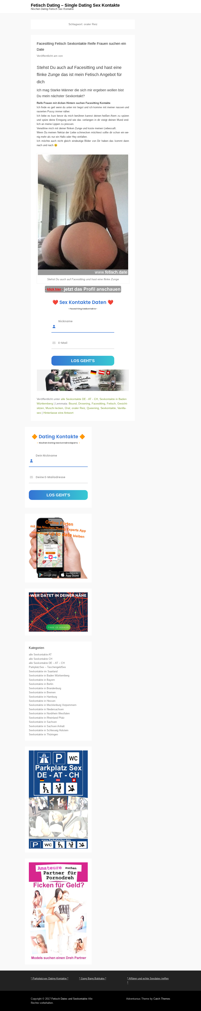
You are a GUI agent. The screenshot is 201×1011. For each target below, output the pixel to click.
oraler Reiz (78, 408)
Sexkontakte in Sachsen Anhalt (47, 726)
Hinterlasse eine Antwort (58, 412)
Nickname (65, 321)
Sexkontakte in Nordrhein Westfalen (49, 713)
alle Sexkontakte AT (40, 654)
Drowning (84, 403)
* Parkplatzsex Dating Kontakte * (49, 978)
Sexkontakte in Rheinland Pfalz (47, 717)
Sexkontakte (108, 408)
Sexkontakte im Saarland (43, 671)
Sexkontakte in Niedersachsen (46, 709)
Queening (93, 408)
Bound (73, 403)
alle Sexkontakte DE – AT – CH (47, 662)
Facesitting (98, 403)
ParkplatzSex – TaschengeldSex (47, 667)
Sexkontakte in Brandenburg (45, 688)
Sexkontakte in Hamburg (43, 696)
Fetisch (111, 403)
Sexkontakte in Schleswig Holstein (48, 730)
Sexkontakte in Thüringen (43, 734)
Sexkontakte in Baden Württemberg (49, 675)
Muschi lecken (54, 408)
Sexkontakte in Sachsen (43, 721)
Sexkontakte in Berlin (41, 684)
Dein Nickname (46, 455)
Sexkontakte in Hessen (42, 700)
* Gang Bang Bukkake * (92, 978)
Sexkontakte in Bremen (42, 692)
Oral (67, 408)
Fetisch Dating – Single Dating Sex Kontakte (75, 5)
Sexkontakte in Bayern (42, 679)
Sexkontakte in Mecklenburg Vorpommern (52, 705)
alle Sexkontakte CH (40, 658)
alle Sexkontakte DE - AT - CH (79, 399)
